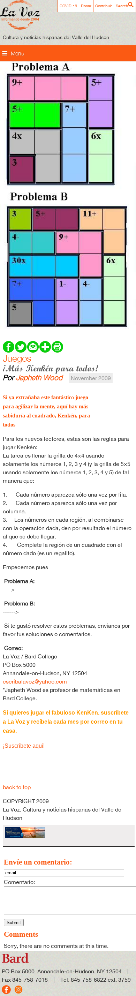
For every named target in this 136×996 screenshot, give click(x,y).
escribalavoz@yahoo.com (35, 681)
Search (122, 5)
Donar (86, 5)
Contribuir (103, 5)
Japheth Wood (39, 377)
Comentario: (19, 881)
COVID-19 (68, 5)
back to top (17, 787)
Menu (17, 53)
